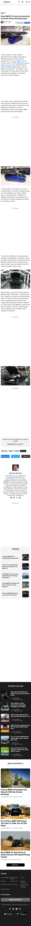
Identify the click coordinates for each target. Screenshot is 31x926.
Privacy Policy (14, 884)
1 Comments (27, 22)
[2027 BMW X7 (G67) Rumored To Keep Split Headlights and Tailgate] (5, 703)
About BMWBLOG (5, 877)
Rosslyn (17, 451)
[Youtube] (17, 909)
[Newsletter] (22, 2)
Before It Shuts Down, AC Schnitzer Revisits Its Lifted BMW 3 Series (19, 749)
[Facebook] (11, 498)
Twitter (16, 456)
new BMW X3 (18, 61)
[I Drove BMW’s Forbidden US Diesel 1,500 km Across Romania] (25, 582)
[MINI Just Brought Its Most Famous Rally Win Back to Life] (5, 714)
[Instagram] (17, 498)
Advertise (3, 881)
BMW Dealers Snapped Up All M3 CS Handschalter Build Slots (20, 726)
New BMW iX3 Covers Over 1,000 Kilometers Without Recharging (10, 575)
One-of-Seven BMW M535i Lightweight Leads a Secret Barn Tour (20, 738)
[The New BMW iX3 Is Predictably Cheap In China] (25, 555)
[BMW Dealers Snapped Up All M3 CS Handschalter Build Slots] (5, 725)
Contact (23, 877)
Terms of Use (14, 881)
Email (26, 456)
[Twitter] (14, 498)
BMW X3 (3, 13)
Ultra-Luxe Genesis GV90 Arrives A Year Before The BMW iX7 (10, 566)
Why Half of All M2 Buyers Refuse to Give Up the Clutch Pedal (20, 693)
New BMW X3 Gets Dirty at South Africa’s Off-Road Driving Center (15, 854)
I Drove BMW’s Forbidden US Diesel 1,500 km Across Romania (10, 584)
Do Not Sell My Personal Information (24, 886)
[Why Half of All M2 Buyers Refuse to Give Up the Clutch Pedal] (5, 692)
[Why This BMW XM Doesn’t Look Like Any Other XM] (25, 591)
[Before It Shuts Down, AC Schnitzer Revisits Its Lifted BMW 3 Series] (5, 748)
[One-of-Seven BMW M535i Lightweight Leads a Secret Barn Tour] (5, 736)
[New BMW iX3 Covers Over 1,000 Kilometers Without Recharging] (25, 573)
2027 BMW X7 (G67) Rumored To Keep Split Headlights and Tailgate (18, 704)
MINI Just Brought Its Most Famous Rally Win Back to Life (20, 715)
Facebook (6, 456)
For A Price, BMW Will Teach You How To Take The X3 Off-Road (14, 823)
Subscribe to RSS (5, 884)
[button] (28, 383)
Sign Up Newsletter (23, 881)
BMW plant (4, 451)
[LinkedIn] (20, 498)
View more (15, 865)
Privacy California (5, 889)
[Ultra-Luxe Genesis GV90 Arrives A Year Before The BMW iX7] (25, 564)
